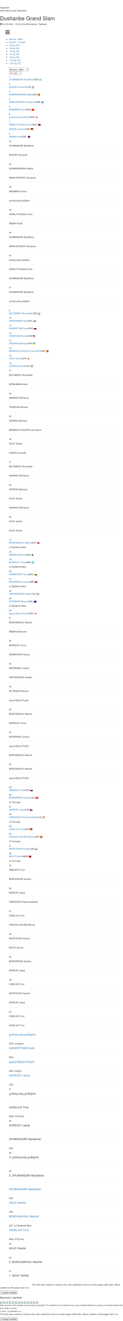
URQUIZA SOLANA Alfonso (22, 836)
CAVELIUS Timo (16, 829)
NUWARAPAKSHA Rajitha (21, 94)
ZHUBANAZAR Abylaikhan (21, 79)
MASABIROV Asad (18, 109)
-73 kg (14, 51)
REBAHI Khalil (15, 136)
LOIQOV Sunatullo (17, 365)
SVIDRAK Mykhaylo (18, 343)
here (27, 1287)
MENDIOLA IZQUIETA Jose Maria (25, 350)
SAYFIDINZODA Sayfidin (20, 593)
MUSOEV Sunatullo (18, 86)
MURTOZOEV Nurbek (19, 848)
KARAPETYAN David (19, 328)
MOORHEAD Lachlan (19, 581)
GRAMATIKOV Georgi (19, 574)
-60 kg (14, 45)
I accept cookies (8, 1292)
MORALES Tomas (17, 562)
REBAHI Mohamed (18, 554)
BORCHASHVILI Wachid (20, 542)
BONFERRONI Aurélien (20, 797)
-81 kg (14, 54)
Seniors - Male (16, 39)
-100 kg (15, 60)
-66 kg (14, 48)
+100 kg (15, 63)
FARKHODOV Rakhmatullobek (23, 817)
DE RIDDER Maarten (19, 601)
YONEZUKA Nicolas (18, 335)
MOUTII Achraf (16, 856)
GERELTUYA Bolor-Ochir (21, 124)
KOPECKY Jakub (17, 809)
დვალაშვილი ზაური (19, 613)
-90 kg (14, 57)
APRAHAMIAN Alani (18, 320)
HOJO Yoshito (15, 358)
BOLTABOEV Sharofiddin (21, 313)
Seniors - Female (17, 42)
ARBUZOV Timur (17, 790)
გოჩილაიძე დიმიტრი (19, 117)
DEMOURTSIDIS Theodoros (22, 101)
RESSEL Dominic (17, 129)
